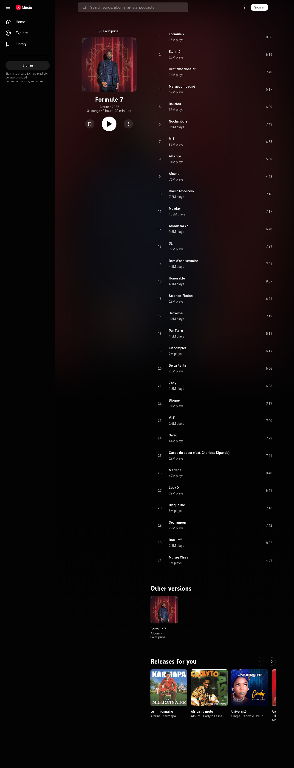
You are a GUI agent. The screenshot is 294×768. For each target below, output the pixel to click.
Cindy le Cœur (253, 716)
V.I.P (172, 418)
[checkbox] (269, 37)
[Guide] (8, 7)
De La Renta (177, 365)
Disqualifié (177, 505)
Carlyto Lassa (213, 716)
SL (170, 243)
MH (171, 139)
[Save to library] (90, 124)
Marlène (175, 470)
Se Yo (173, 435)
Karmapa (169, 716)
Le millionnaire (161, 711)
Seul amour (177, 522)
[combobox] (139, 7)
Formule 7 (176, 34)
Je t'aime (176, 313)
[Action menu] (128, 123)
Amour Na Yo (179, 226)
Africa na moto (202, 711)
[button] (89, 123)
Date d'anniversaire (183, 261)
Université (238, 711)
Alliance (175, 156)
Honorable (177, 278)
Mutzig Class (178, 557)
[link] (27, 22)
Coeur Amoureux (181, 191)
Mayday (175, 208)
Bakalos (175, 104)
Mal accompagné (182, 86)
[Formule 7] (164, 609)
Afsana (174, 174)
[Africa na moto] (209, 687)
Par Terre (176, 330)
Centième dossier (182, 69)
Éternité (174, 51)
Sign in (259, 7)
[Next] (272, 661)
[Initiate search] (84, 7)
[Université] (249, 687)
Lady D (174, 487)
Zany (172, 383)
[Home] (24, 7)
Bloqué (174, 400)
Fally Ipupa (111, 31)
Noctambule (178, 121)
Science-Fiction (181, 296)
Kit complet (177, 348)
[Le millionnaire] (168, 687)
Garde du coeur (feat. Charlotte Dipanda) (199, 453)
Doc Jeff (175, 540)
